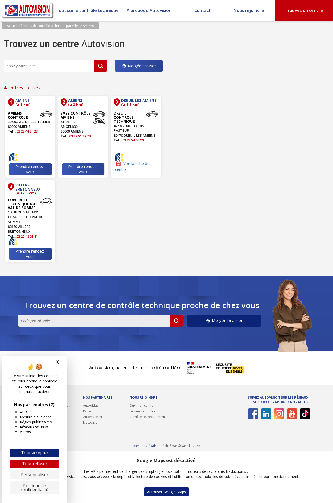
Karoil (87, 411)
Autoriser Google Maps (166, 491)
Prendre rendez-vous (30, 169)
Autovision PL (93, 416)
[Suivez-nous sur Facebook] (252, 413)
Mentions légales (145, 446)
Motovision (91, 422)
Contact (202, 10)
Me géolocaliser (141, 65)
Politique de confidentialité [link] (34, 488)
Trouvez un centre (304, 10)
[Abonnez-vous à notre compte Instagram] (278, 413)
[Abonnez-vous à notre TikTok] (304, 413)
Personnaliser (34, 474)
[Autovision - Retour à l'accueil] (28, 10)
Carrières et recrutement (148, 416)
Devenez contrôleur (144, 411)
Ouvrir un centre (141, 405)
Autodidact (91, 405)
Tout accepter (34, 453)
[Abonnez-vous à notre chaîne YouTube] (291, 413)
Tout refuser (34, 464)
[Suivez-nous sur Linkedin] (265, 413)
